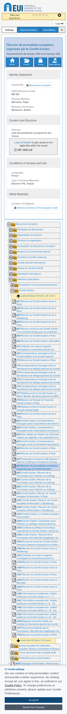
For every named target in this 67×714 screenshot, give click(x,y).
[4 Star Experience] (43, 15)
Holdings (9, 29)
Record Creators (28, 29)
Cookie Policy (13, 685)
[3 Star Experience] (40, 15)
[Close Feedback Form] (59, 15)
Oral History (49, 29)
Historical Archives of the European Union (37, 207)
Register (27, 142)
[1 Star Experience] (34, 15)
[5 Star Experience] (47, 15)
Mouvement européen (40, 85)
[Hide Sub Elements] (9, 224)
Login (58, 23)
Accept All (33, 700)
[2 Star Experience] (37, 15)
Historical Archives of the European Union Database (31, 7)
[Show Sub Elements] (11, 230)
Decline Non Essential (33, 707)
